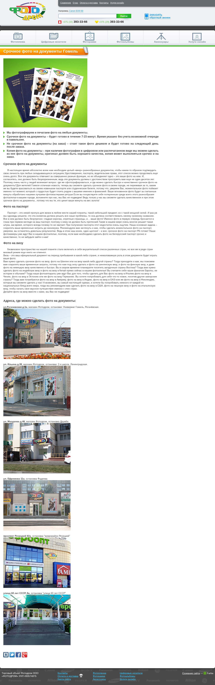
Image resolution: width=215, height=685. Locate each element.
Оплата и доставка (89, 3)
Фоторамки (89, 41)
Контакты (104, 3)
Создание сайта (191, 673)
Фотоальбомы (125, 41)
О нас (75, 3)
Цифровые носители (53, 41)
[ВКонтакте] (6, 654)
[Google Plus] (24, 654)
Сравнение (65, 3)
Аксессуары (161, 41)
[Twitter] (12, 654)
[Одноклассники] (18, 654)
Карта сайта (64, 679)
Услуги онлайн (117, 3)
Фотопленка (18, 41)
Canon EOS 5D (76, 11)
